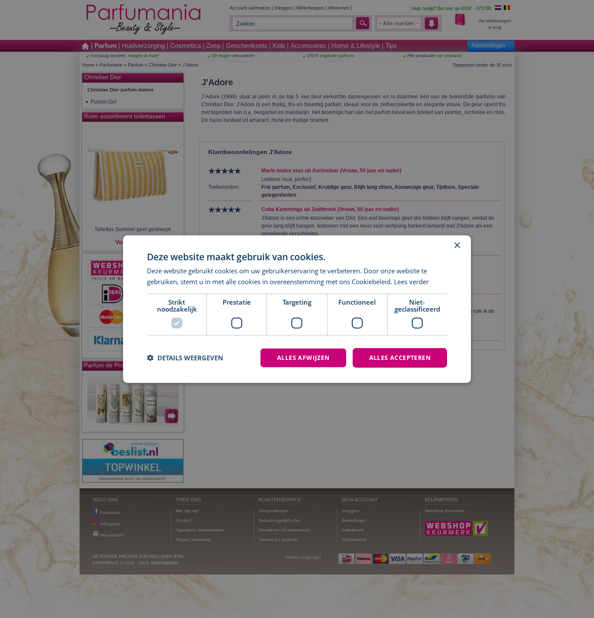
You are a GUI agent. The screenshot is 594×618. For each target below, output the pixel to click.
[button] (185, 358)
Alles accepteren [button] (399, 357)
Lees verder (411, 281)
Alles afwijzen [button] (303, 357)
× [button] (457, 245)
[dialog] (297, 309)
